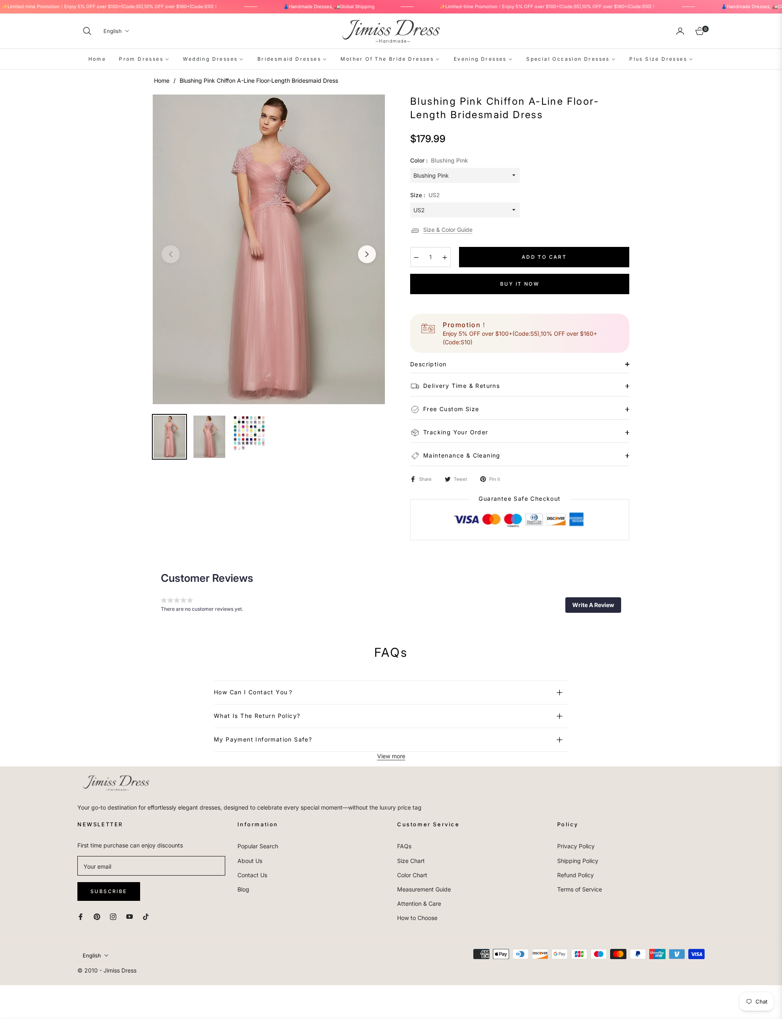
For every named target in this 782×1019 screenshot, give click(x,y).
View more (391, 756)
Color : (439, 160)
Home (161, 80)
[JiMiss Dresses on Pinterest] (97, 916)
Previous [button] (171, 254)
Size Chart (411, 860)
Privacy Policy (576, 846)
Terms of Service (579, 889)
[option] (269, 249)
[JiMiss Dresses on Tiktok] (148, 916)
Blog (243, 889)
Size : (425, 194)
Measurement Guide (424, 889)
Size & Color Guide (447, 229)
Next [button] (367, 254)
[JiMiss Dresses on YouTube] (129, 916)
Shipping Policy (577, 860)
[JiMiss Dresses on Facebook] (80, 916)
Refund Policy (575, 875)
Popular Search (257, 846)
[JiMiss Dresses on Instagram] (113, 916)
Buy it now (519, 284)
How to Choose (417, 917)
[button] (87, 31)
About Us (249, 860)
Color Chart (412, 875)
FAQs (404, 846)
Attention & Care (419, 903)
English (112, 31)
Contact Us (252, 875)
